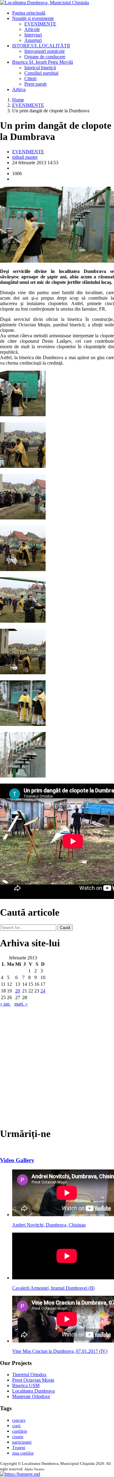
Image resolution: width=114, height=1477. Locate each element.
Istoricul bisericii (40, 67)
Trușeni (18, 1447)
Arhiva (19, 89)
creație (17, 1436)
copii (16, 1426)
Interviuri (33, 34)
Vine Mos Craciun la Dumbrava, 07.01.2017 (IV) (59, 1351)
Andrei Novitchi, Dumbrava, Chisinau (49, 1224)
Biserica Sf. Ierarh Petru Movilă (42, 62)
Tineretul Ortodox (29, 1374)
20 (17, 990)
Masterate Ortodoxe (31, 1396)
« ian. (5, 1003)
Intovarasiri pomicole (44, 51)
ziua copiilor (23, 1453)
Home (18, 99)
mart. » (21, 1003)
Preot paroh (35, 84)
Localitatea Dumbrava (33, 1391)
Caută (65, 927)
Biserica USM (26, 1385)
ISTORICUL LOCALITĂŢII (41, 45)
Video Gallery (17, 1160)
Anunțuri (33, 40)
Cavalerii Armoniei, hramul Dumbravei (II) (53, 1288)
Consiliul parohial (41, 73)
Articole (32, 29)
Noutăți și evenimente (33, 18)
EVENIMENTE (40, 23)
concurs (18, 1420)
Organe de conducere (44, 56)
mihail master (25, 157)
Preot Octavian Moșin (33, 1380)
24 (42, 990)
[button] (20, 1474)
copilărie (19, 1431)
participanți (22, 1442)
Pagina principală (28, 12)
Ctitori (30, 78)
